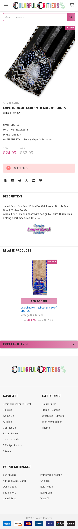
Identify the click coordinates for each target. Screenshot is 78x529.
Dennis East (10, 486)
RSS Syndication (12, 445)
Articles (7, 421)
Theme (46, 427)
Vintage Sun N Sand (14, 480)
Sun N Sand (9, 474)
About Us (8, 415)
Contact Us (9, 427)
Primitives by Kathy (51, 474)
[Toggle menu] (5, 5)
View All (45, 498)
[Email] (13, 180)
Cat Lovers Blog (12, 439)
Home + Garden (51, 409)
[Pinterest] (40, 180)
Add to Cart (39, 301)
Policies (7, 409)
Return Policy (10, 433)
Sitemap (8, 451)
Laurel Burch (49, 404)
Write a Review (11, 112)
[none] (39, 62)
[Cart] (72, 5)
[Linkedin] (33, 180)
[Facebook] (6, 180)
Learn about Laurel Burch (17, 404)
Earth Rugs (46, 486)
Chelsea (45, 480)
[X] (26, 180)
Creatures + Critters (53, 415)
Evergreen (46, 492)
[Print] (20, 180)
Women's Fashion (52, 421)
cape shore (9, 492)
